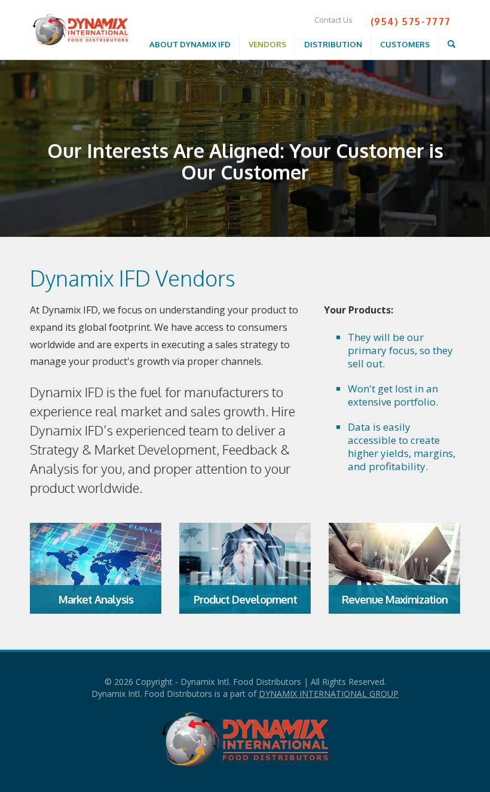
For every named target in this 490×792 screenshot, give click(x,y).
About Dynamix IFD (190, 44)
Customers (405, 44)
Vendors (267, 44)
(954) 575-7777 (410, 22)
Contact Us (333, 20)
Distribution (333, 44)
